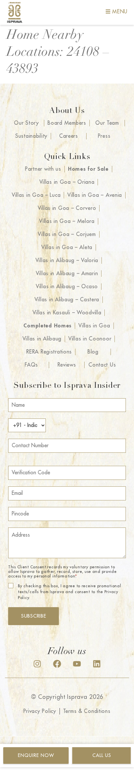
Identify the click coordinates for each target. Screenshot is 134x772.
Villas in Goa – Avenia (94, 195)
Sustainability (31, 136)
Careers (68, 136)
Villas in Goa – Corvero (67, 208)
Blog (93, 351)
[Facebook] (57, 664)
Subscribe (33, 616)
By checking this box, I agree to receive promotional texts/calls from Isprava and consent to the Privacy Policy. (69, 592)
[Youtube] (77, 664)
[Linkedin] (96, 664)
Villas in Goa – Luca (36, 195)
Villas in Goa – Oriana (67, 182)
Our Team (107, 123)
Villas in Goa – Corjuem (67, 234)
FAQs (31, 365)
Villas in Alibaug (41, 338)
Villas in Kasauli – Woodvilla (67, 312)
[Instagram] (37, 664)
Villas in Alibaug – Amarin (67, 273)
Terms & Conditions (87, 711)
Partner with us (43, 169)
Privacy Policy (39, 711)
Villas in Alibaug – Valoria (66, 260)
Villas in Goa (94, 325)
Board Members (66, 123)
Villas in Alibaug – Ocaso (67, 286)
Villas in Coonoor (89, 338)
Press (104, 136)
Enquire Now (36, 755)
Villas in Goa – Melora (67, 221)
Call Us (101, 755)
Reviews (67, 365)
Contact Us (102, 365)
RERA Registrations (49, 351)
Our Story (26, 123)
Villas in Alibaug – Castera (66, 299)
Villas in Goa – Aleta (66, 247)
